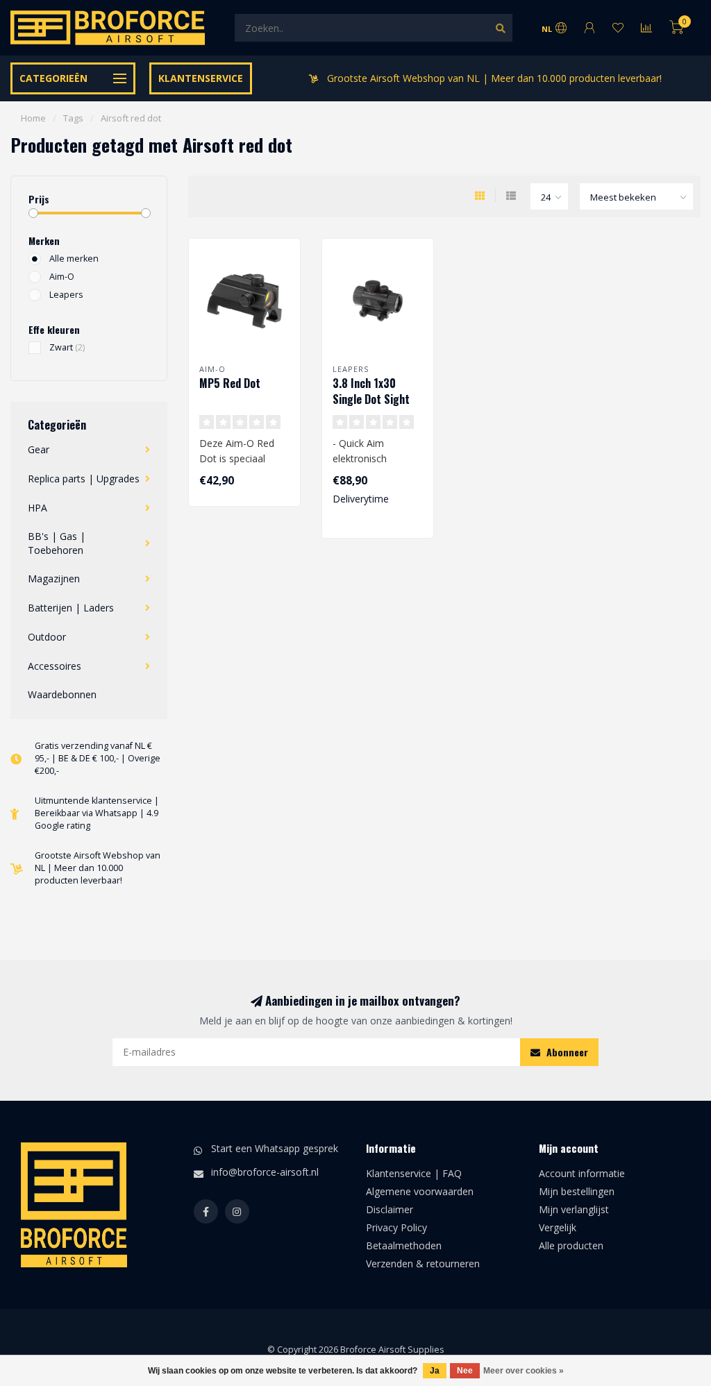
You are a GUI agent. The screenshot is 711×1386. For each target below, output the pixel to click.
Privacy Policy (396, 1227)
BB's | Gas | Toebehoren (56, 543)
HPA (37, 507)
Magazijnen (54, 578)
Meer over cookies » (523, 1371)
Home (33, 118)
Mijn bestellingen (576, 1191)
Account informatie (582, 1173)
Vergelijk (557, 1227)
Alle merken (74, 258)
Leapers (66, 295)
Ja (435, 1371)
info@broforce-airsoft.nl (265, 1171)
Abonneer (566, 1052)
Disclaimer (389, 1209)
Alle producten (571, 1245)
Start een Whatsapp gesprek (274, 1148)
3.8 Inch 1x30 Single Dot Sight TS (371, 399)
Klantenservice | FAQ (414, 1173)
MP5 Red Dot (229, 383)
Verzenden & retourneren (423, 1263)
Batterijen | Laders (71, 607)
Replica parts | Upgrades (84, 478)
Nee (465, 1371)
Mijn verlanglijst (574, 1209)
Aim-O (61, 276)
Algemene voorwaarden (420, 1191)
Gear (38, 449)
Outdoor (47, 636)
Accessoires (54, 666)
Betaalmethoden (404, 1245)
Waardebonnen (62, 694)
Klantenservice (200, 78)
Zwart (67, 347)
